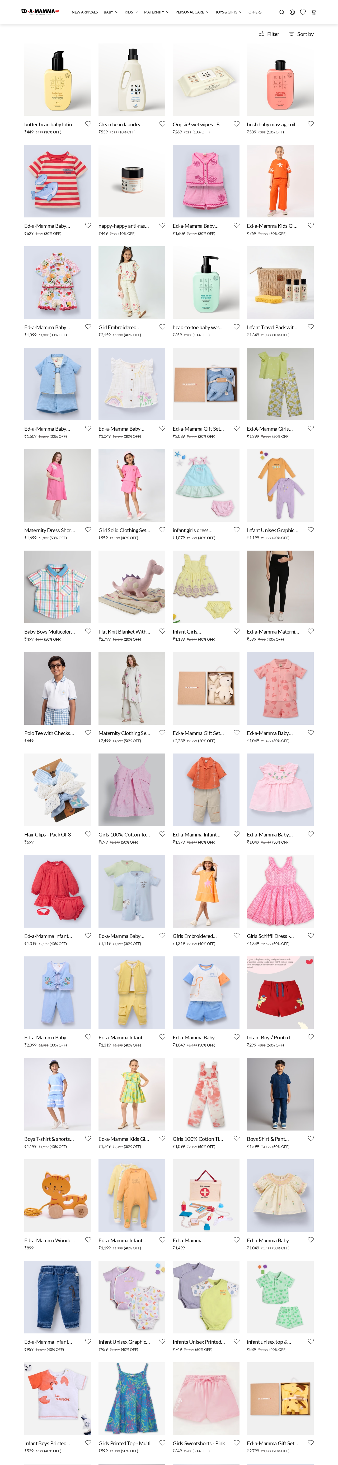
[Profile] (292, 12)
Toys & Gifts (226, 12)
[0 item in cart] (313, 12)
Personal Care (190, 12)
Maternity (154, 12)
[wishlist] (303, 12)
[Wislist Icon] (88, 124)
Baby (108, 12)
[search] (282, 12)
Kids (129, 12)
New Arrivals (84, 12)
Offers (254, 12)
